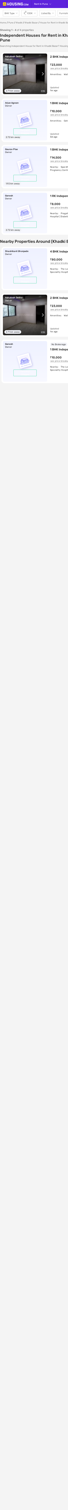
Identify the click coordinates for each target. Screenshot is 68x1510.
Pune (11, 22)
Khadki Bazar (31, 22)
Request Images (25, 132)
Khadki (19, 22)
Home (3, 22)
